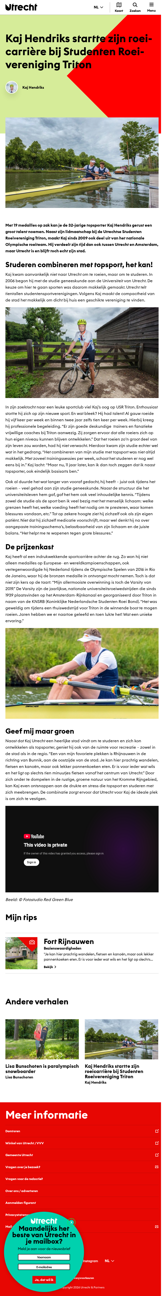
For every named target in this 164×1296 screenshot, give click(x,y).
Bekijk (48, 967)
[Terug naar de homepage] (21, 7)
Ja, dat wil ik (44, 1280)
